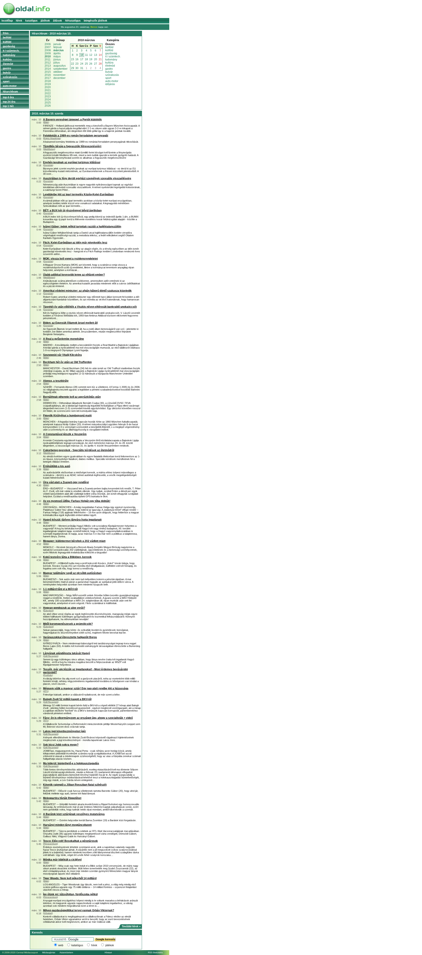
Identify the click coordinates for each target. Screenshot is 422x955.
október (57, 71)
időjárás (110, 84)
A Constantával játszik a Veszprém (65, 434)
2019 (48, 84)
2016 (48, 74)
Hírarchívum (10, 91)
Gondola (48, 165)
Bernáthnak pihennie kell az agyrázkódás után (72, 396)
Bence (94, 27)
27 (95, 63)
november (59, 74)
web (60, 945)
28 (100, 63)
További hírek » (131, 926)
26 (90, 63)
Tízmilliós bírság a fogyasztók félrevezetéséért (72, 146)
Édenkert (48, 610)
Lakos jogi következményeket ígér (64, 731)
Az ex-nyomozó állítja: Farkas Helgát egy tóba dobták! (76, 501)
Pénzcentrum (50, 843)
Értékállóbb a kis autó (56, 466)
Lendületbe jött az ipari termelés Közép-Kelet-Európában (78, 194)
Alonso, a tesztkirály (56, 380)
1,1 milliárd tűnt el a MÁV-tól (60, 589)
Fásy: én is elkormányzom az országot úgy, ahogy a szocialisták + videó (88, 717)
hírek (94, 945)
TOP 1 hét (8, 106)
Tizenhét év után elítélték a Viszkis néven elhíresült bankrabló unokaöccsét (90, 306)
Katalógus (31, 20)
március (58, 50)
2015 (48, 71)
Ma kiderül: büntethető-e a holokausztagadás (71, 763)
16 (76, 59)
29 (72, 68)
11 (86, 54)
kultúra (109, 62)
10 (81, 54)
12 (90, 54)
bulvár (109, 71)
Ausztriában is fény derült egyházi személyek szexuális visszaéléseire (87, 178)
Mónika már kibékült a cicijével (62, 859)
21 (100, 59)
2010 (48, 56)
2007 (48, 47)
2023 (48, 96)
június (57, 59)
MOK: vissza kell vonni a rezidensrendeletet (70, 258)
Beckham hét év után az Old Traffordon (67, 362)
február (57, 47)
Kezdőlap (7, 20)
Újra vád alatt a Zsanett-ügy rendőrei (66, 482)
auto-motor (111, 81)
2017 (48, 78)
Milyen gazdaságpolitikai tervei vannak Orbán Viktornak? (78, 910)
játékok (109, 945)
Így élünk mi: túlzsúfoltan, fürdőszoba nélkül (70, 894)
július (56, 62)
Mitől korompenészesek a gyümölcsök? (68, 623)
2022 (48, 93)
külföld (109, 50)
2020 (48, 87)
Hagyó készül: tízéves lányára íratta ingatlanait (72, 519)
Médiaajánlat (48, 952)
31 (81, 68)
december (59, 78)
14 (100, 54)
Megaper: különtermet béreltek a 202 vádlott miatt (74, 541)
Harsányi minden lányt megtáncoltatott (67, 824)
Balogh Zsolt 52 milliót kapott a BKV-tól (67, 699)
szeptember (60, 68)
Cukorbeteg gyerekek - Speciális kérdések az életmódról (78, 450)
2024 (48, 99)
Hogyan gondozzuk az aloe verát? (64, 607)
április (57, 53)
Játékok (45, 20)
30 (76, 68)
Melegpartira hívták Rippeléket (62, 798)
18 (86, 59)
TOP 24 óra (9, 101)
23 (76, 63)
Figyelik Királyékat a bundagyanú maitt (67, 415)
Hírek (19, 20)
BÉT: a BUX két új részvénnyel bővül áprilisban (72, 210)
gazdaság (111, 53)
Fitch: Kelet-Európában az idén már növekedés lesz (75, 242)
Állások (57, 20)
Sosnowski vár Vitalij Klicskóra (62, 354)
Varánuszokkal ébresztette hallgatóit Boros (70, 637)
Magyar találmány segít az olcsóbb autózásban (72, 573)
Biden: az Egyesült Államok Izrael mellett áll (70, 322)
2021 (48, 90)
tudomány (111, 59)
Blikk (46, 122)
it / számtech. (113, 56)
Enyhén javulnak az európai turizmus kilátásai (71, 162)
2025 (48, 102)
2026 (48, 105)
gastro (109, 68)
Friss (6, 33)
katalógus (77, 945)
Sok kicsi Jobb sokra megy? (60, 744)
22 (72, 63)
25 (86, 63)
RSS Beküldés (155, 952)
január (57, 44)
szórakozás (112, 74)
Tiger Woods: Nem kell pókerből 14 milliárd (69, 878)
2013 (48, 65)
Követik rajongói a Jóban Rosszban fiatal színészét (75, 784)
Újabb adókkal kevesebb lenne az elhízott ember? (74, 274)
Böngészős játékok (95, 20)
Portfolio (48, 675)
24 (81, 63)
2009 (48, 53)
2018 (48, 81)
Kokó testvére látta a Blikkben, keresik (67, 557)
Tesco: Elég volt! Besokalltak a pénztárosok (70, 840)
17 (81, 59)
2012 (48, 62)
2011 (48, 59)
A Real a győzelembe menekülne (63, 338)
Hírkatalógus (73, 20)
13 (95, 54)
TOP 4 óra (8, 97)
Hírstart (108, 952)
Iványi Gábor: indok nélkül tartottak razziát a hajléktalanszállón (82, 226)
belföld (109, 47)
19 (90, 59)
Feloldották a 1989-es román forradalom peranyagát (75, 135)
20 (95, 59)
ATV (46, 691)
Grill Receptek (51, 656)
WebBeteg (49, 149)
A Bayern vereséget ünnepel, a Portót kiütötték (72, 119)
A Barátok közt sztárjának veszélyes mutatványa (74, 814)
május (57, 56)
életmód (110, 65)
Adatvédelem (66, 952)
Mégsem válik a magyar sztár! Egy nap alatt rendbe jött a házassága (85, 688)
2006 (48, 44)
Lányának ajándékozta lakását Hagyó (66, 653)
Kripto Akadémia (52, 138)
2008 (48, 50)
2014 (48, 68)
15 (72, 59)
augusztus (59, 65)
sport (108, 78)
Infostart (48, 913)
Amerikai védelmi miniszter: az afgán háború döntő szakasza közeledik (87, 290)
